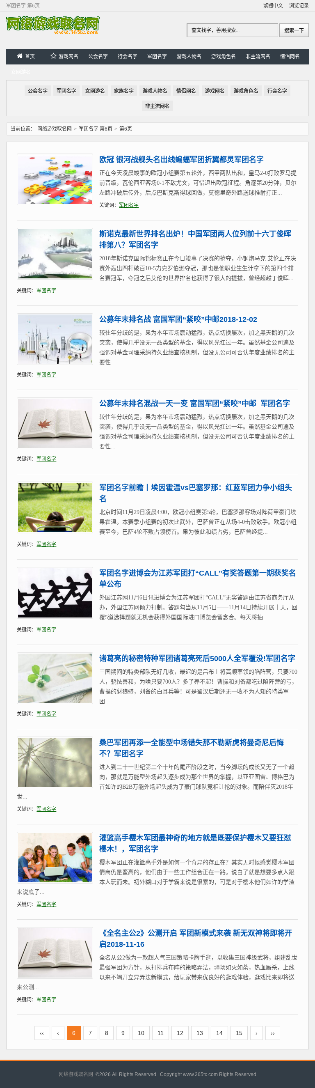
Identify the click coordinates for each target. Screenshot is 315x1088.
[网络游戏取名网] (53, 32)
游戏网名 (68, 57)
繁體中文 (273, 6)
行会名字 (127, 57)
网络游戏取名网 (54, 129)
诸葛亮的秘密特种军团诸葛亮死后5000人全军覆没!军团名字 (197, 658)
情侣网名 (290, 57)
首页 (30, 57)
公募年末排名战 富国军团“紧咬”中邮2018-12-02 (178, 319)
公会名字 (98, 57)
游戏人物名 (189, 57)
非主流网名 (258, 57)
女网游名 (21, 72)
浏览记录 (299, 6)
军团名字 (157, 57)
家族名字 (124, 91)
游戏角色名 (223, 57)
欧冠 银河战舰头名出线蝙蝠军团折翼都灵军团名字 (181, 160)
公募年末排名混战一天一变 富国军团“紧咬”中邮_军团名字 (194, 403)
